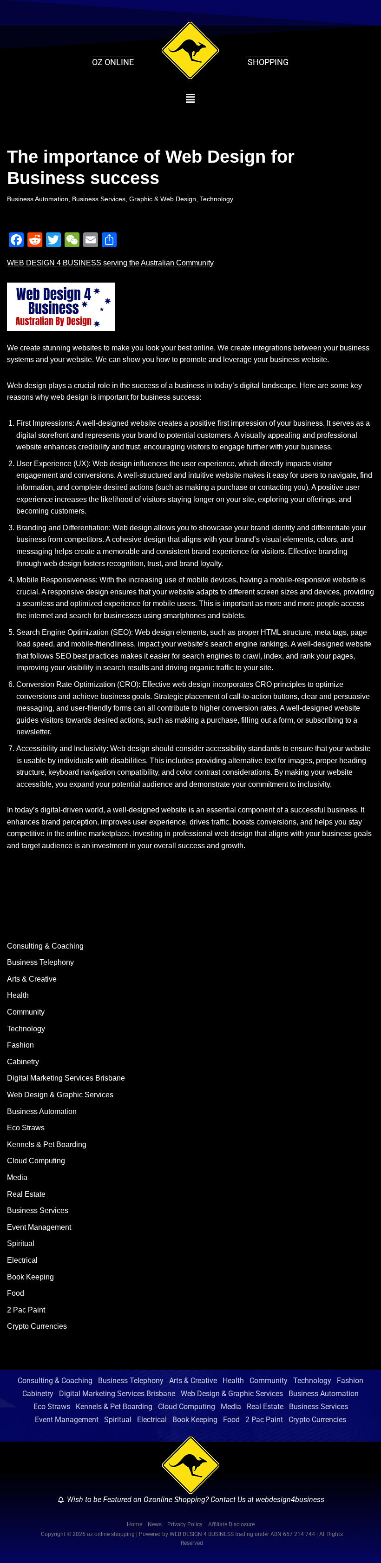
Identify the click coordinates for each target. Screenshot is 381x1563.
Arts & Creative (32, 979)
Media (17, 1177)
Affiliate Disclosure (231, 1524)
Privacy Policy (185, 1524)
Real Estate (26, 1194)
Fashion (20, 1045)
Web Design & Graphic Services (60, 1095)
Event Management (39, 1227)
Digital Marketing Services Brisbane (66, 1078)
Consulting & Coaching (45, 946)
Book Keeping (30, 1277)
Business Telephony (40, 962)
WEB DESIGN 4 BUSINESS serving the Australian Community (110, 263)
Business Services (98, 199)
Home (134, 1524)
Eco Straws (26, 1128)
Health (18, 995)
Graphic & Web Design (162, 199)
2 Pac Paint (26, 1310)
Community (26, 1012)
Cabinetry (23, 1062)
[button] (191, 98)
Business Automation (37, 199)
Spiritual (20, 1243)
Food (15, 1293)
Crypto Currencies (37, 1326)
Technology (216, 199)
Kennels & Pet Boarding (46, 1144)
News (155, 1524)
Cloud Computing (36, 1161)
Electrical (22, 1260)
